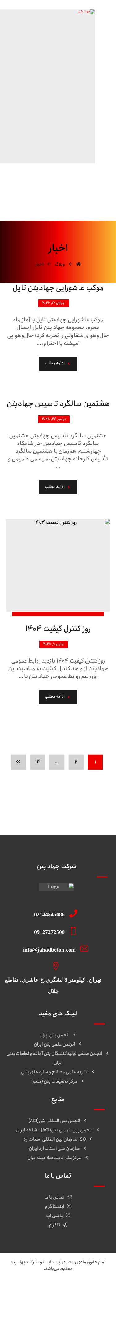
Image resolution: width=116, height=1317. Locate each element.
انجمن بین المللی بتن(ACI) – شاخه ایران (54, 1130)
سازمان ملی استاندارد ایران (54, 1148)
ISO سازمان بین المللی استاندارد (54, 1139)
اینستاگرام (54, 1206)
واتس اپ (54, 1216)
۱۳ (38, 762)
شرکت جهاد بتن (24, 1262)
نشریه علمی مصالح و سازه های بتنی (54, 1072)
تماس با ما (55, 1197)
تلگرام (54, 1225)
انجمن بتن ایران (54, 1035)
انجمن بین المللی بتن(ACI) (54, 1121)
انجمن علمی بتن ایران (54, 1044)
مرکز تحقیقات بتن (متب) (54, 1081)
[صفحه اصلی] (78, 264)
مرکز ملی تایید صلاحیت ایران (54, 1158)
